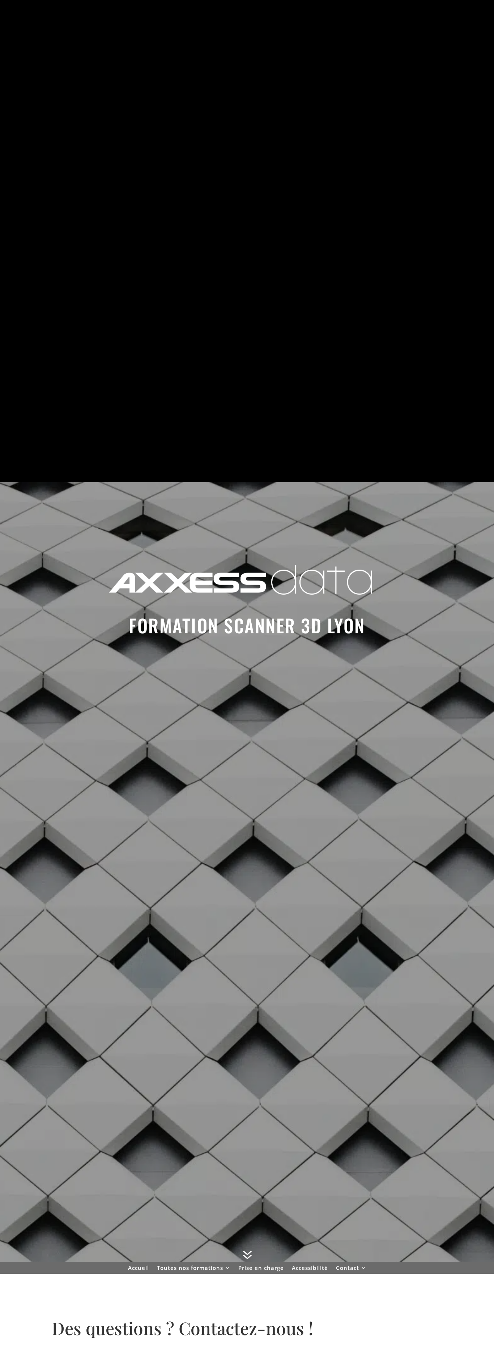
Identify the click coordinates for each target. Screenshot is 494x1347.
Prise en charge (261, 1268)
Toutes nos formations (190, 1268)
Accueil (138, 1268)
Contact (347, 1268)
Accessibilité (310, 1268)
